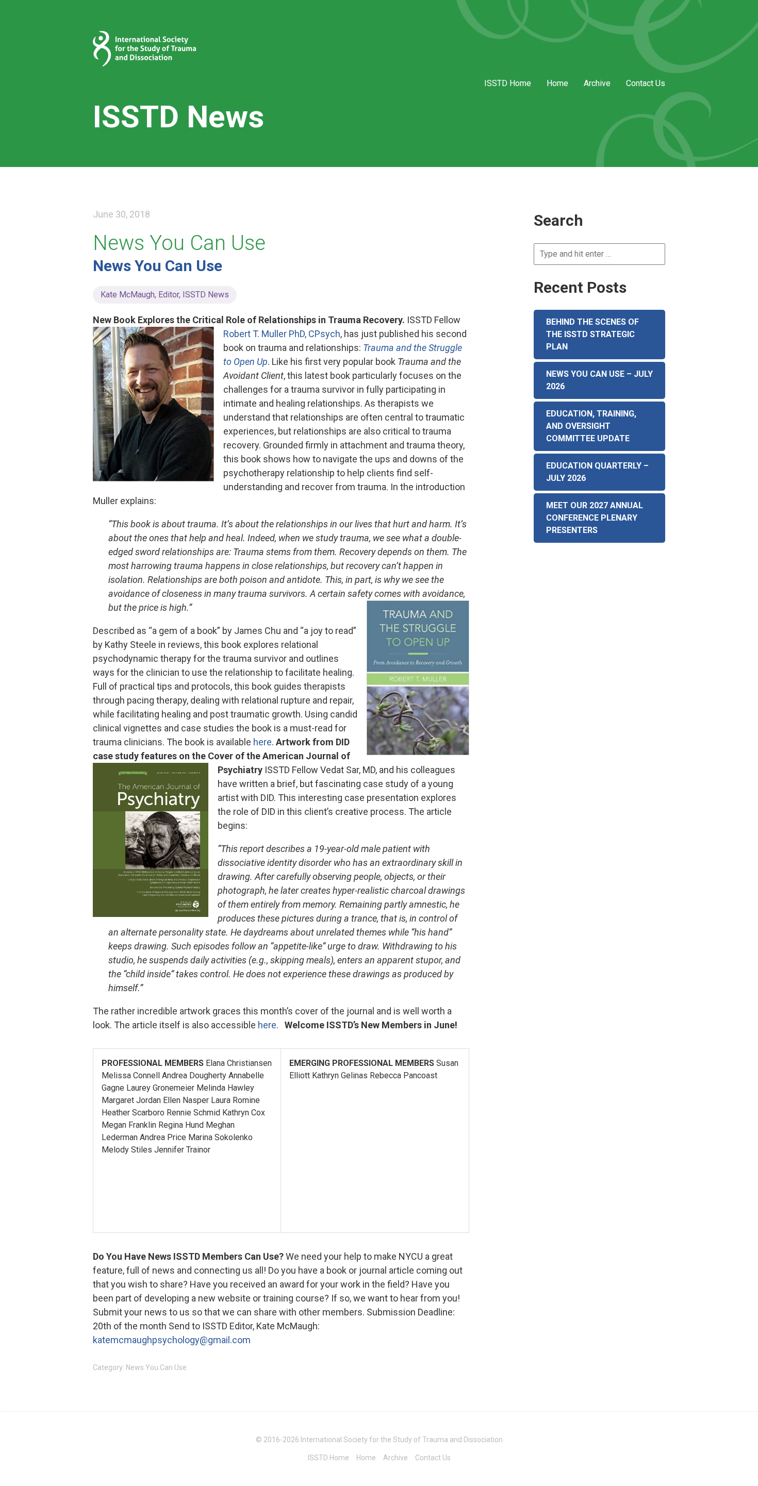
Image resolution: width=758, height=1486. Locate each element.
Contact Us (645, 83)
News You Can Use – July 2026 (599, 380)
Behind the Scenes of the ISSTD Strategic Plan (592, 334)
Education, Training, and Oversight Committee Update (591, 426)
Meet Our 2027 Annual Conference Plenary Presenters (594, 517)
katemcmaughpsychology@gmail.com (172, 1339)
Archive (597, 83)
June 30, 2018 (121, 214)
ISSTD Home (507, 83)
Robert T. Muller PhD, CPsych (281, 333)
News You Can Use (179, 243)
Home (557, 83)
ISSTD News (178, 116)
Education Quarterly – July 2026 (597, 472)
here (262, 742)
